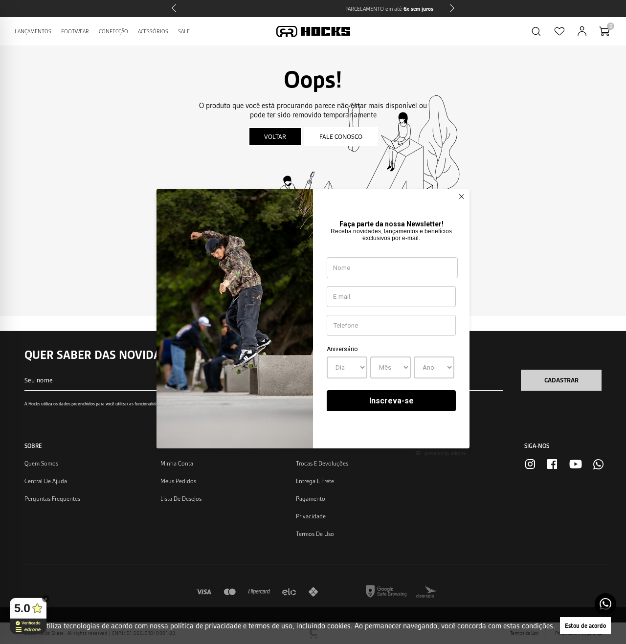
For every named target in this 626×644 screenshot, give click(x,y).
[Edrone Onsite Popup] (313, 322)
